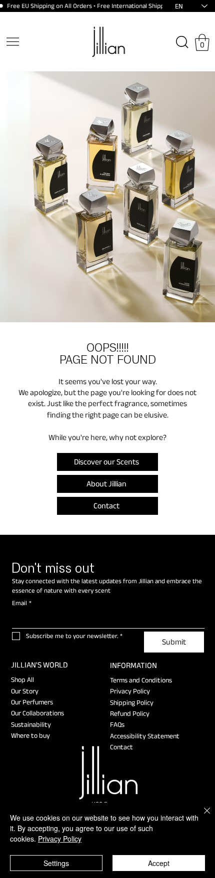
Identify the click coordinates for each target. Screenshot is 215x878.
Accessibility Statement (145, 736)
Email (22, 603)
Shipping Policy (132, 702)
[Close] (201, 817)
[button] (202, 42)
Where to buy (30, 735)
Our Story (24, 691)
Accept (159, 863)
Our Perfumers (32, 702)
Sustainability (31, 724)
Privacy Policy (130, 691)
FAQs (117, 724)
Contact (121, 747)
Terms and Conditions (141, 680)
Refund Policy (130, 713)
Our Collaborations (37, 713)
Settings (56, 863)
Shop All (22, 679)
